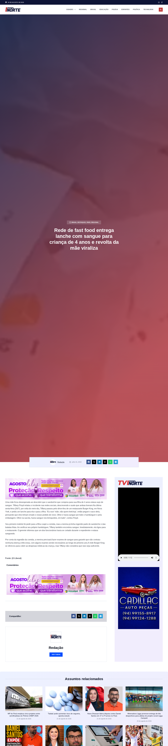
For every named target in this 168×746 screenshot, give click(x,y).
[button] (161, 10)
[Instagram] (159, 2)
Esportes (125, 9)
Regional (83, 9)
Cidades (69, 9)
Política (136, 9)
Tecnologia (148, 9)
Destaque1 (81, 222)
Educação (103, 9)
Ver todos (56, 654)
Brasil (93, 9)
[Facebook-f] (162, 2)
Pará (89, 222)
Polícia (115, 9)
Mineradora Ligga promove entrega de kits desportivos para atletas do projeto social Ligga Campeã (144, 716)
